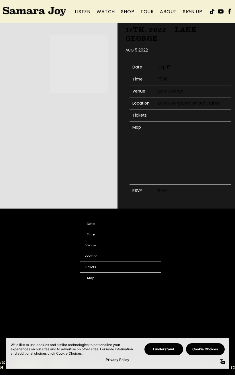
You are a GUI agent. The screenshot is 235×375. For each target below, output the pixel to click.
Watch (106, 11)
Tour (147, 11)
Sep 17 (164, 67)
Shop (127, 11)
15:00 (163, 79)
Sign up (192, 11)
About (168, 11)
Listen (83, 11)
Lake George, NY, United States (188, 103)
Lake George (170, 91)
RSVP (163, 190)
